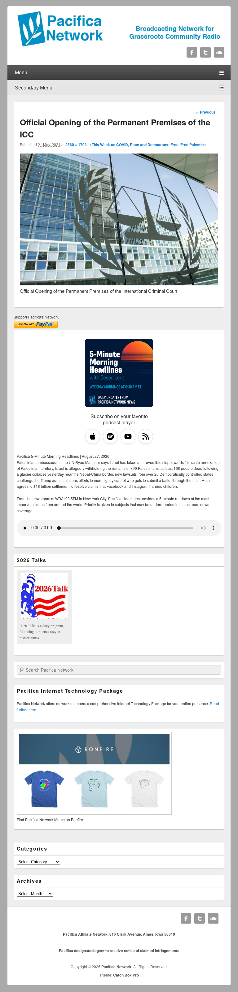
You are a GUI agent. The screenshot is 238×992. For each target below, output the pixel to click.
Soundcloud (219, 52)
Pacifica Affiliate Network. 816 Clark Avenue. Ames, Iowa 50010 (119, 934)
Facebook (192, 52)
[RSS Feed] (145, 436)
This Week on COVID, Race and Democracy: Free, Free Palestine (149, 144)
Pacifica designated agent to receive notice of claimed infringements (119, 950)
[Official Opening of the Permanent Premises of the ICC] (119, 283)
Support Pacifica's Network (36, 316)
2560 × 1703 (76, 144)
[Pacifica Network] (119, 45)
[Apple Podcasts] (92, 436)
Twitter (205, 52)
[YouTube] (128, 436)
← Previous (205, 112)
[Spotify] (110, 436)
